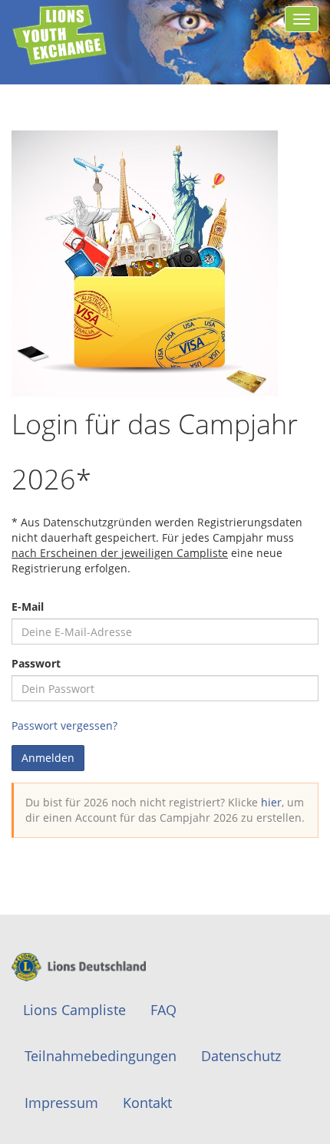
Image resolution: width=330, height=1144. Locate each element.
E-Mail (28, 606)
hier (271, 802)
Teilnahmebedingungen (101, 1056)
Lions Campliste (74, 1010)
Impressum (61, 1102)
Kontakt (147, 1102)
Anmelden (47, 757)
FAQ (163, 1010)
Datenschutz (241, 1056)
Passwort (36, 663)
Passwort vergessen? (64, 725)
